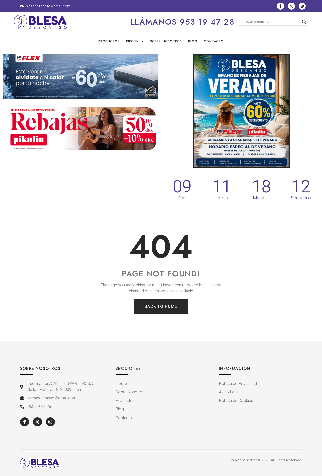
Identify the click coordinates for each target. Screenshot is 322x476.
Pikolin (132, 41)
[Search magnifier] (304, 21)
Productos (109, 41)
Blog (192, 41)
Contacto (214, 41)
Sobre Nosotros (166, 41)
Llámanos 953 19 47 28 (183, 22)
